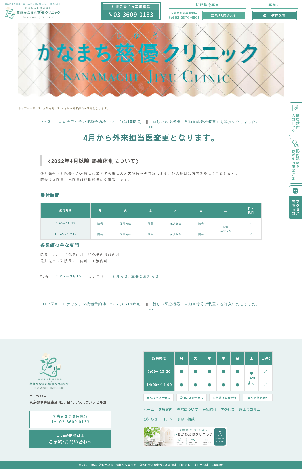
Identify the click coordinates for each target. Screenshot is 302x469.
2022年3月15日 (70, 276)
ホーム (148, 409)
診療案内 (165, 409)
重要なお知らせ (145, 276)
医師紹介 (209, 409)
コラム (167, 418)
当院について (187, 409)
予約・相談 (186, 418)
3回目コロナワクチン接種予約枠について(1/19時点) (92, 122)
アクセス (228, 409)
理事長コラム (249, 409)
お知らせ (120, 276)
